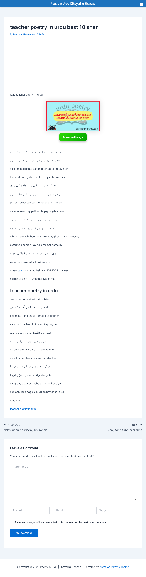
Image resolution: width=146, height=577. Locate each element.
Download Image (73, 137)
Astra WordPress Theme (114, 567)
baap (20, 270)
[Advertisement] (73, 66)
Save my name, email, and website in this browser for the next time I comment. (61, 522)
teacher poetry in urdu (23, 409)
